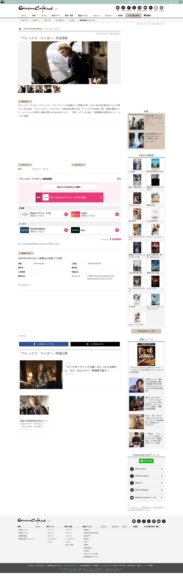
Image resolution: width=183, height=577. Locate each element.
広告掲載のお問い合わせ (54, 565)
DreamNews (131, 565)
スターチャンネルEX (91, 554)
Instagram (139, 10)
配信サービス (83, 15)
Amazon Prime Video (91, 533)
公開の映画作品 (108, 34)
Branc (147, 15)
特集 (157, 526)
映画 (33, 15)
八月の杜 (132, 307)
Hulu (85, 542)
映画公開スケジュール (87, 20)
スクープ (25, 20)
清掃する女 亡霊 (153, 273)
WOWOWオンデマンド (91, 557)
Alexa (156, 10)
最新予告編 (22, 536)
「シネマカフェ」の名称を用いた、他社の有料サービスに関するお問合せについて (146, 509)
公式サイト (26, 285)
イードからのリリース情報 (108, 565)
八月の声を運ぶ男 (135, 273)
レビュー (96, 15)
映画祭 (120, 15)
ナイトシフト (152, 288)
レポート (36, 20)
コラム (72, 20)
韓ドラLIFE (69, 545)
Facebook (128, 10)
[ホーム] (19, 29)
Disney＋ (87, 539)
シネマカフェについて (71, 565)
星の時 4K (132, 221)
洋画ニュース (23, 533)
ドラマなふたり (134, 205)
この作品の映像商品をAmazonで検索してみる (40, 244)
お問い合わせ (40, 565)
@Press (139, 565)
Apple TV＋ (88, 536)
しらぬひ (132, 171)
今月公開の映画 (133, 15)
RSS (150, 10)
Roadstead (87, 548)
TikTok (123, 10)
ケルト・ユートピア (136, 325)
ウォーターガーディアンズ (137, 238)
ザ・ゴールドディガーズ (137, 290)
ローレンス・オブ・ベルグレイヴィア (155, 308)
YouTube (145, 10)
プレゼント (109, 15)
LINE (117, 10)
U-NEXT (87, 551)
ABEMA (86, 530)
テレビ (44, 15)
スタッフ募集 (148, 565)
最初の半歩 (151, 205)
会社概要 (95, 565)
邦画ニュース (23, 530)
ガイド (124, 526)
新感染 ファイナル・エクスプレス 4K (137, 256)
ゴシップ (47, 20)
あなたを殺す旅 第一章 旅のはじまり (155, 256)
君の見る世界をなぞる (155, 171)
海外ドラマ (56, 15)
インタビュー (60, 20)
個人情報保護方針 (85, 565)
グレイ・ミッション (154, 237)
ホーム (23, 15)
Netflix (86, 545)
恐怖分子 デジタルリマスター (155, 188)
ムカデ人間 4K (152, 221)
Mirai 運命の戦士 (135, 187)
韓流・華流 (69, 15)
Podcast (161, 10)
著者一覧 (31, 565)
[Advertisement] (48, 143)
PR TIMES (122, 565)
